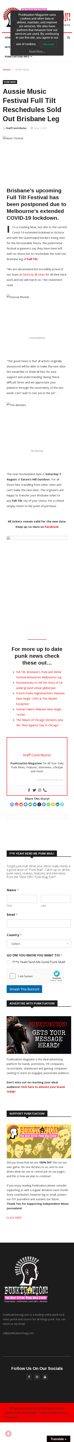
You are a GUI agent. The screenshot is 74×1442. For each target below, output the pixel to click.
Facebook (52, 527)
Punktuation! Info (17, 56)
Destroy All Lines (34, 274)
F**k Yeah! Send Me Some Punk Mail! (39, 962)
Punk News (22, 69)
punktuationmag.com (50, 779)
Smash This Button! (24, 989)
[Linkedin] (57, 804)
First (9, 905)
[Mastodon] (44, 804)
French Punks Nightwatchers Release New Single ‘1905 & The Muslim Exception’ (40, 698)
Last (43, 905)
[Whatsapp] (48, 804)
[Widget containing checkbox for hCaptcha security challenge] (35, 976)
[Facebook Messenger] (26, 804)
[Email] (30, 804)
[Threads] (39, 804)
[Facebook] (12, 804)
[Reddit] (21, 804)
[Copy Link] (53, 804)
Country (14, 935)
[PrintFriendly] (62, 804)
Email (12, 914)
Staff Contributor (16, 128)
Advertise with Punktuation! (21, 1412)
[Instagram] (16, 804)
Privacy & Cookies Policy (53, 1412)
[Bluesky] (35, 804)
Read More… (37, 51)
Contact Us (11, 1417)
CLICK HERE (14, 1217)
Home (8, 37)
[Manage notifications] (8, 1434)
